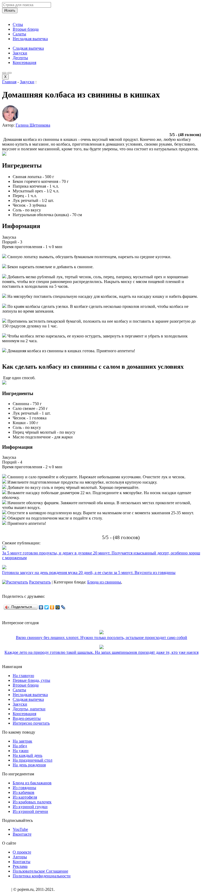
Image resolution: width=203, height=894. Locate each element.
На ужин (21, 750)
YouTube (20, 829)
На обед (20, 746)
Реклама (20, 866)
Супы (18, 24)
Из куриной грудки (30, 806)
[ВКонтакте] (41, 607)
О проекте (22, 852)
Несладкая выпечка (30, 38)
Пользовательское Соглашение (40, 871)
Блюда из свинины (104, 582)
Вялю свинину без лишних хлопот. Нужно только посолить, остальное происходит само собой (101, 637)
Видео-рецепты (27, 718)
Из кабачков (23, 792)
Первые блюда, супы (31, 680)
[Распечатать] (15, 582)
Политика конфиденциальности (42, 876)
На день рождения (29, 765)
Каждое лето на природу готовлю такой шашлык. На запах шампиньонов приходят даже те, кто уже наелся (101, 652)
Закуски (20, 53)
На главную (23, 675)
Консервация (24, 62)
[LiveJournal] (63, 607)
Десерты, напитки (29, 709)
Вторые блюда (26, 29)
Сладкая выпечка (28, 48)
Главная (9, 82)
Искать (9, 10)
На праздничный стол (32, 760)
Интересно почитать (31, 723)
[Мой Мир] (58, 607)
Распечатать (40, 582)
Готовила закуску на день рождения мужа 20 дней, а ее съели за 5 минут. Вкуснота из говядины (89, 572)
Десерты (20, 57)
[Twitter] (46, 607)
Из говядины (24, 787)
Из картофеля (25, 797)
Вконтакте (22, 834)
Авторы (20, 857)
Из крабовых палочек (32, 802)
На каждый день (27, 755)
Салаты (19, 34)
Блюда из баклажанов (32, 783)
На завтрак (22, 741)
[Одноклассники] (52, 607)
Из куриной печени (30, 811)
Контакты (21, 861)
